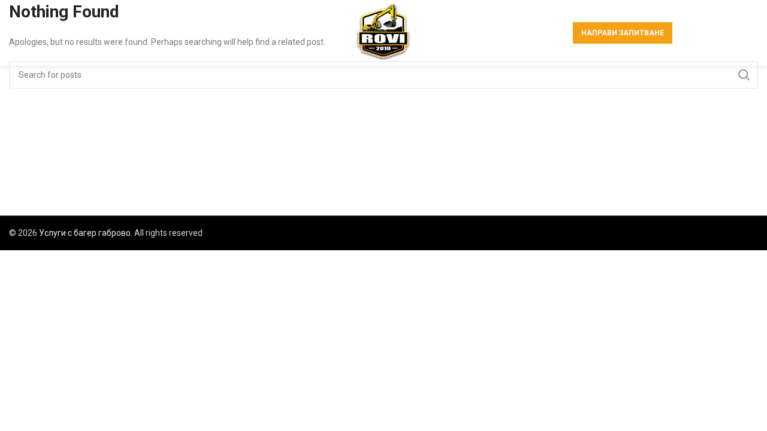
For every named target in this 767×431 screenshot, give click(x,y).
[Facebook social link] (690, 33)
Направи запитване (622, 33)
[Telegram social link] (750, 33)
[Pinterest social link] (720, 33)
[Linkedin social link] (735, 33)
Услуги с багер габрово (85, 233)
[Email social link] (704, 33)
